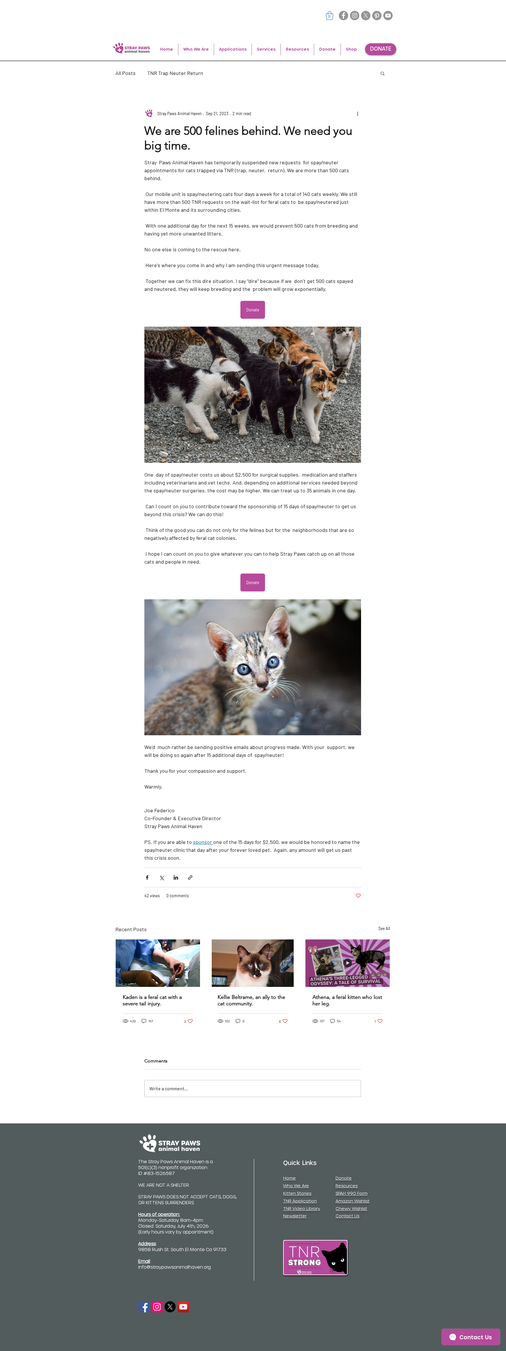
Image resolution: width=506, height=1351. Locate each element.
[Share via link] (190, 877)
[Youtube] (388, 15)
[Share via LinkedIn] (176, 877)
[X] (365, 15)
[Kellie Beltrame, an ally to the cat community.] (253, 963)
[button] (329, 15)
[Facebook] (343, 15)
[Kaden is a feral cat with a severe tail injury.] (158, 963)
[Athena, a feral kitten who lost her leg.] (347, 963)
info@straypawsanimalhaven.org (174, 1267)
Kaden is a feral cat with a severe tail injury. (152, 1000)
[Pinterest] (377, 15)
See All (384, 928)
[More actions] (357, 113)
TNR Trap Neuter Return (175, 73)
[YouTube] (183, 1306)
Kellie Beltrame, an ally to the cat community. (251, 1000)
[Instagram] (354, 15)
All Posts (125, 73)
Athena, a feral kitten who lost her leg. (347, 1000)
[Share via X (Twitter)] (161, 877)
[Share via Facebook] (147, 877)
